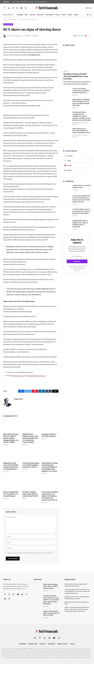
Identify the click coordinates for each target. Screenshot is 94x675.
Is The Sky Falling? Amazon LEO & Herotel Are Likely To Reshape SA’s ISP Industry (81, 211)
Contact (76, 14)
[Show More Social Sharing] (89, 35)
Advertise (51, 644)
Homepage (20, 14)
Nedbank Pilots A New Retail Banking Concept (81, 186)
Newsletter (33, 644)
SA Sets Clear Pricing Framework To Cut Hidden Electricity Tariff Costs (80, 90)
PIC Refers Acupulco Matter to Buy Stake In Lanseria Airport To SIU (30, 494)
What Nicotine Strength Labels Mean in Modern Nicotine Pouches (30, 1)
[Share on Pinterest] (85, 35)
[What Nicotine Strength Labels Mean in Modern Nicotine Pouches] (37, 587)
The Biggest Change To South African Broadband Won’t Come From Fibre (75, 76)
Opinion (64, 14)
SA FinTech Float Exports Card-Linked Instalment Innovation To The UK (30, 465)
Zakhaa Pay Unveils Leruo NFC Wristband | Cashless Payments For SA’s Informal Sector (10, 466)
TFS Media (24, 648)
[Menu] (90, 14)
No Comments (27, 35)
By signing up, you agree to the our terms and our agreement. (78, 268)
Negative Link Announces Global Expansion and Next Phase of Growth (51, 613)
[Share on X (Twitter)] (82, 35)
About (72, 644)
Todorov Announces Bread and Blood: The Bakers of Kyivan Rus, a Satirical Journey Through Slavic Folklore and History (77, 609)
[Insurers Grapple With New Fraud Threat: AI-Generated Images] (11, 483)
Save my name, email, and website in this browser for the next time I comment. (30, 553)
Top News (65, 71)
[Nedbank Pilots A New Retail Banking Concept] (67, 188)
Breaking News (8, 24)
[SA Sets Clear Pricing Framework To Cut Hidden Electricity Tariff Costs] (67, 91)
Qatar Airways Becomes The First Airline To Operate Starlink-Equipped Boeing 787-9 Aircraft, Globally (11, 438)
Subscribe (88, 8)
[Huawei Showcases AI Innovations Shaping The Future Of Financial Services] (67, 131)
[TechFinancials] (47, 8)
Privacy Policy (80, 268)
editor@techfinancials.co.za (36, 376)
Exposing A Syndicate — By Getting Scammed (49, 435)
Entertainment (50, 14)
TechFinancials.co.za (18, 376)
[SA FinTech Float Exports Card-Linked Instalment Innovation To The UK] (30, 454)
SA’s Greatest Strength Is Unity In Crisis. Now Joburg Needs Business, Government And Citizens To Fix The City (50, 496)
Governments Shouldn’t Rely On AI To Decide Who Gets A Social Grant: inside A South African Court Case (81, 199)
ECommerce (40, 14)
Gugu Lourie (12, 35)
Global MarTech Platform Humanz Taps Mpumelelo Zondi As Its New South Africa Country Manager (30, 438)
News (26, 14)
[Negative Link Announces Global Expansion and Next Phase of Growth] (37, 613)
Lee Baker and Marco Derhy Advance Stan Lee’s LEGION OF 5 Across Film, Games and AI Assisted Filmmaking (51, 599)
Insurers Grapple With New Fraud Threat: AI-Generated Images (10, 494)
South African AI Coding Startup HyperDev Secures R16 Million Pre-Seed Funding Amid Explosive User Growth (50, 467)
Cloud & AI (32, 14)
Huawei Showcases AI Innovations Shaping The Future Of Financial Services (81, 130)
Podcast (69, 14)
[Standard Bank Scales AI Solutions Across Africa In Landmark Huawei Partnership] (67, 223)
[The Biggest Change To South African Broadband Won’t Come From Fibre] (77, 58)
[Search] (88, 15)
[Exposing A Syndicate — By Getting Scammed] (50, 425)
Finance (57, 14)
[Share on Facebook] (79, 35)
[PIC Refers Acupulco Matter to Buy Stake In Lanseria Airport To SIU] (30, 483)
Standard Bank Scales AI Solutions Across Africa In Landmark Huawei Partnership (80, 223)
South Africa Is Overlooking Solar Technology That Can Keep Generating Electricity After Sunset (81, 102)
